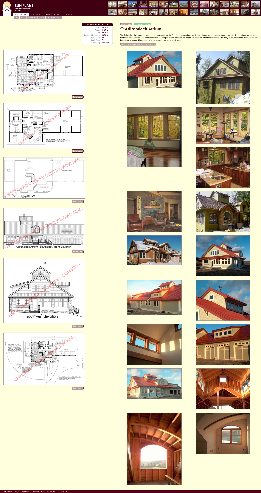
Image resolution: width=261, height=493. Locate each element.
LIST (16, 17)
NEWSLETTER (38, 492)
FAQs (17, 492)
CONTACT (68, 14)
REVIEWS (25, 492)
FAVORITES (32, 17)
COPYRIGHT (63, 492)
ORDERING (7, 492)
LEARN (47, 14)
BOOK (41, 17)
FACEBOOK (51, 492)
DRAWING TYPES (54, 17)
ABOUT (57, 14)
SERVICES (35, 14)
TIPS (23, 17)
